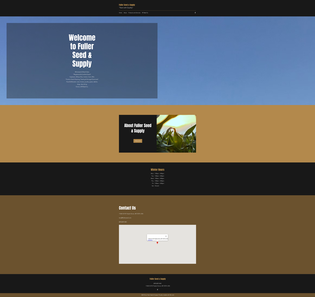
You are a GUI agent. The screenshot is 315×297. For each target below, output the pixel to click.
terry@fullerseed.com (125, 218)
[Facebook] (195, 13)
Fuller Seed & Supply (127, 4)
